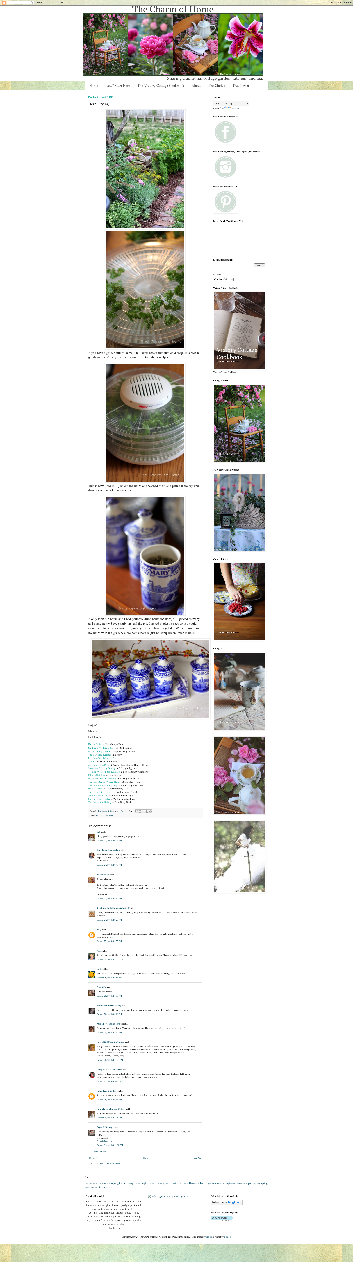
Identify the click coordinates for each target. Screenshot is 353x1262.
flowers (194, 1183)
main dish (241, 1183)
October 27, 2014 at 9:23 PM (109, 919)
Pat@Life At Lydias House (109, 1023)
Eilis (99, 950)
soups (258, 1183)
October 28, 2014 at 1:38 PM (109, 995)
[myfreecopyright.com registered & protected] (168, 1196)
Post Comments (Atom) (110, 1163)
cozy (162, 1183)
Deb (98, 832)
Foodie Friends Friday (99, 798)
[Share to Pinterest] (150, 811)
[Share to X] (143, 811)
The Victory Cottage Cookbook (161, 85)
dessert (168, 1183)
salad (254, 1183)
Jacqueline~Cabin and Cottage (111, 1109)
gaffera (209, 1236)
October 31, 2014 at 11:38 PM (110, 1144)
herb (111, 815)
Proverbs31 (101, 1183)
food (106, 815)
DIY (98, 815)
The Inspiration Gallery (100, 802)
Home (93, 85)
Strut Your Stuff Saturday (100, 747)
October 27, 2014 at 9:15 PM (109, 898)
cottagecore (153, 1183)
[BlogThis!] (140, 811)
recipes (248, 1183)
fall (102, 815)
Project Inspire (95, 788)
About (196, 85)
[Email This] (136, 811)
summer (94, 1187)
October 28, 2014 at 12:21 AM (110, 959)
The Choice (216, 85)
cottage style (140, 1183)
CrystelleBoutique (104, 1140)
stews (87, 1188)
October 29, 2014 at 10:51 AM (110, 1081)
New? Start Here (118, 85)
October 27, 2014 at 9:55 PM (109, 941)
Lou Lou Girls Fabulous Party (103, 758)
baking (122, 1183)
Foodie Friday (95, 744)
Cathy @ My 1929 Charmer (110, 1069)
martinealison (103, 874)
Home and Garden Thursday (102, 778)
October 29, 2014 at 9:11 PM (109, 1099)
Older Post (196, 1157)
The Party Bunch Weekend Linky (105, 781)
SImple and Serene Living (109, 1005)
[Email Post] (130, 811)
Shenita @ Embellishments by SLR (113, 908)
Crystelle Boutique (105, 1127)
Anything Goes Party (98, 765)
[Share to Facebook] (147, 811)
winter (107, 1187)
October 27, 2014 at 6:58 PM (109, 840)
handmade (219, 1183)
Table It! (92, 761)
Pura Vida (101, 987)
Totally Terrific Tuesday (100, 792)
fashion (185, 1183)
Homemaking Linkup (99, 751)
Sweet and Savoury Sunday (101, 768)
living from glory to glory (108, 850)
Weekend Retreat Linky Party (102, 785)
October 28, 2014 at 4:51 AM (109, 977)
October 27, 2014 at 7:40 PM (109, 864)
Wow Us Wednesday (98, 795)
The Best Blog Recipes (99, 754)
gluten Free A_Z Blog (107, 1090)
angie (99, 969)
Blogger (227, 1236)
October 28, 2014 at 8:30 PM (109, 1032)
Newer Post (94, 1157)
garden (211, 1183)
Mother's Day (90, 1183)
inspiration (230, 1183)
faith (175, 1183)
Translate (235, 108)
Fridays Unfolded (97, 775)
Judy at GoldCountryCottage (110, 1042)
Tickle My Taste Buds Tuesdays (104, 771)
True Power (241, 85)
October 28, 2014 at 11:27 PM (110, 1059)
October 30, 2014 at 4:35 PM (109, 1117)
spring (264, 1183)
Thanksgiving (113, 1183)
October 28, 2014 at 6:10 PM (109, 1013)
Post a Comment (100, 1151)
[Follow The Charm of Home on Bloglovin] (227, 1204)
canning (130, 1183)
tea (101, 1187)
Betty (99, 929)
